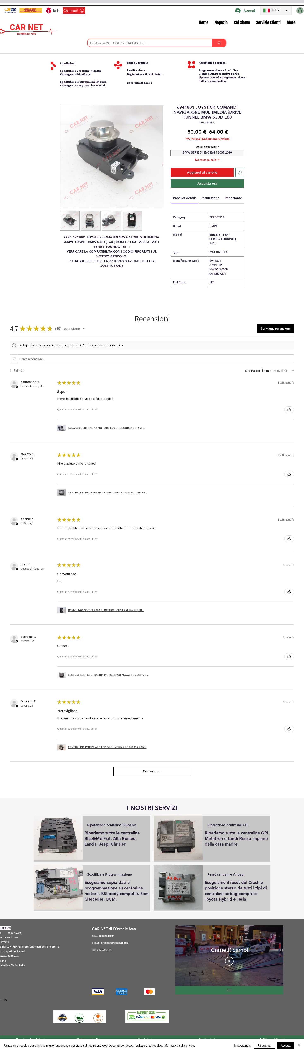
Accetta (286, 1045)
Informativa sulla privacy (179, 1045)
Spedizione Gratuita (216, 139)
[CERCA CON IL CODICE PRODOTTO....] (219, 43)
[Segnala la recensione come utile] (289, 409)
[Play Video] (229, 961)
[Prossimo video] (274, 956)
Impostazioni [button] (242, 1045)
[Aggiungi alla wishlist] (239, 172)
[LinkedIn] (5, 1000)
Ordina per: (253, 370)
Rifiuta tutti (264, 1045)
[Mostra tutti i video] (229, 990)
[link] (184, 198)
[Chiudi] (299, 1045)
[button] (300, 10)
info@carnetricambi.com (114, 942)
